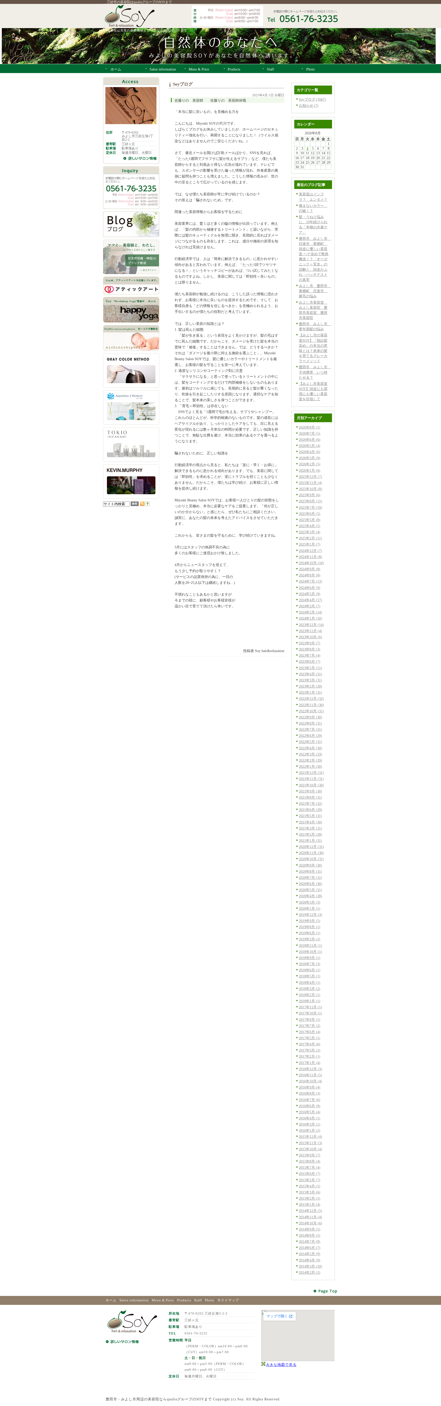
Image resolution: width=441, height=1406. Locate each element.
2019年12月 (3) (310, 915)
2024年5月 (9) (309, 594)
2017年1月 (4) (309, 1063)
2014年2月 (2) (309, 1272)
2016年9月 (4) (309, 1087)
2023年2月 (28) (310, 686)
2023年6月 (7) (309, 661)
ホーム (111, 1300)
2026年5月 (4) (309, 446)
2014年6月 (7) (309, 1248)
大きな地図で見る (281, 1365)
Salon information (134, 1300)
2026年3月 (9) (309, 458)
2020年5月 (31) (310, 890)
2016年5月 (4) (309, 1112)
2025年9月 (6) (309, 495)
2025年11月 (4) (310, 483)
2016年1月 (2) (309, 1130)
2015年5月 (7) (309, 1180)
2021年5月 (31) (310, 816)
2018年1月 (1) (309, 1001)
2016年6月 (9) (309, 1106)
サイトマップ (228, 1300)
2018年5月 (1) (309, 976)
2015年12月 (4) (310, 1137)
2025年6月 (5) (309, 514)
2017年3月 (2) (309, 1050)
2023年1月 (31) (310, 692)
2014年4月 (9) (309, 1260)
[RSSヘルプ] (147, 505)
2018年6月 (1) (309, 970)
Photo (209, 1300)
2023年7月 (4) (309, 655)
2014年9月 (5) (309, 1229)
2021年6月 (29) (310, 810)
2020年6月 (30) (310, 884)
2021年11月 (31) (311, 779)
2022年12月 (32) (311, 698)
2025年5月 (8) (309, 520)
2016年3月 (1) (309, 1124)
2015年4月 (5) (309, 1186)
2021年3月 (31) (310, 828)
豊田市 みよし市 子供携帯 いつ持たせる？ (315, 372)
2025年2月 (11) (310, 538)
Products (184, 1300)
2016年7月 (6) (309, 1100)
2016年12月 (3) (310, 1069)
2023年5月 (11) (310, 668)
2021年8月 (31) (310, 797)
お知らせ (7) (308, 105)
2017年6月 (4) (309, 1032)
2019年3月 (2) (309, 939)
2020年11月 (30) (311, 853)
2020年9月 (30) (310, 865)
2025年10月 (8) (310, 489)
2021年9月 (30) (310, 791)
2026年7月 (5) (309, 433)
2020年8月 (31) (310, 871)
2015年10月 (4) (310, 1149)
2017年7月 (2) (309, 1026)
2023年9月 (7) (309, 643)
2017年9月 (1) (309, 1020)
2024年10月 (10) (311, 563)
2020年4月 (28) (310, 896)
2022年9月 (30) (310, 717)
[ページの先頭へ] (326, 1291)
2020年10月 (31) (311, 859)
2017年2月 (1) (309, 1056)
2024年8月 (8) (309, 575)
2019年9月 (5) (309, 921)
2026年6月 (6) (309, 440)
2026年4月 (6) (309, 452)
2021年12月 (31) (311, 773)
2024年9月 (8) (309, 569)
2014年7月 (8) (309, 1241)
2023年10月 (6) (310, 637)
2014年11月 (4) (310, 1217)
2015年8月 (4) (309, 1161)
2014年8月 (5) (309, 1235)
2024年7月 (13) (310, 581)
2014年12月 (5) (310, 1211)
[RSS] (142, 505)
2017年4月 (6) (309, 1044)
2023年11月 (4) (310, 631)
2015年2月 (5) (309, 1198)
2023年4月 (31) (310, 674)
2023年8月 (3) (309, 649)
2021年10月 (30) (311, 785)
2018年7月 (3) (309, 964)
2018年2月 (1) (309, 995)
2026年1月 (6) (309, 470)
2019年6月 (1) (309, 933)
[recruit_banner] (131, 273)
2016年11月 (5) (310, 1075)
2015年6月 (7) (309, 1174)
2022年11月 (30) (311, 705)
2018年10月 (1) (310, 952)
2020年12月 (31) (311, 847)
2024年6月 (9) (309, 588)
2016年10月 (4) (310, 1081)
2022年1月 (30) (310, 766)
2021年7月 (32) (310, 803)
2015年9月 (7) (309, 1155)
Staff (198, 1300)
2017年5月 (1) (309, 1038)
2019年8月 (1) (309, 927)
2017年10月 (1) (310, 1013)
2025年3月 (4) (309, 532)
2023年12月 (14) (311, 625)
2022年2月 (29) (310, 760)
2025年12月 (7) (310, 477)
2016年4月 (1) (309, 1118)
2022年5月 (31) (310, 742)
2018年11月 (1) (310, 945)
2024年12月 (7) (310, 551)
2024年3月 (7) (309, 606)
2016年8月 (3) (309, 1093)
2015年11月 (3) (310, 1143)
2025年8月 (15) (310, 501)
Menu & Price (163, 1300)
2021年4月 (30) (310, 822)
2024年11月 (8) (310, 557)
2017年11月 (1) (310, 1007)
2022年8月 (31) (310, 723)
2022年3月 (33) (310, 754)
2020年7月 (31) (310, 878)
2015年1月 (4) (309, 1204)
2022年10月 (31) (311, 711)
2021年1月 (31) (310, 840)
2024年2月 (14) (310, 612)
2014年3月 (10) (310, 1266)
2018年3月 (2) (309, 989)
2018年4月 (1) (309, 982)
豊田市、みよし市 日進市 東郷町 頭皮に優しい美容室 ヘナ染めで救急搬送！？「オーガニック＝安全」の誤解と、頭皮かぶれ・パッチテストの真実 (315, 259)
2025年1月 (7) (309, 544)
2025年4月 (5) (309, 526)
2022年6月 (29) (310, 736)
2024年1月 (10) (310, 618)
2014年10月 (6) (310, 1223)
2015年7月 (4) (309, 1167)
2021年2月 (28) (310, 834)
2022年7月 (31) (310, 729)
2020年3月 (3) (309, 902)
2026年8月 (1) (309, 427)
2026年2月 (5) (309, 464)
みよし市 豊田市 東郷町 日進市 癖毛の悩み (315, 291)
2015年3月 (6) (309, 1192)
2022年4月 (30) (310, 748)
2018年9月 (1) (309, 958)
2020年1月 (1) (309, 908)
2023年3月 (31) (310, 680)
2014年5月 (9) (309, 1254)
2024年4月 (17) (310, 600)
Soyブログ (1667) (312, 99)
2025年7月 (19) (310, 507)
